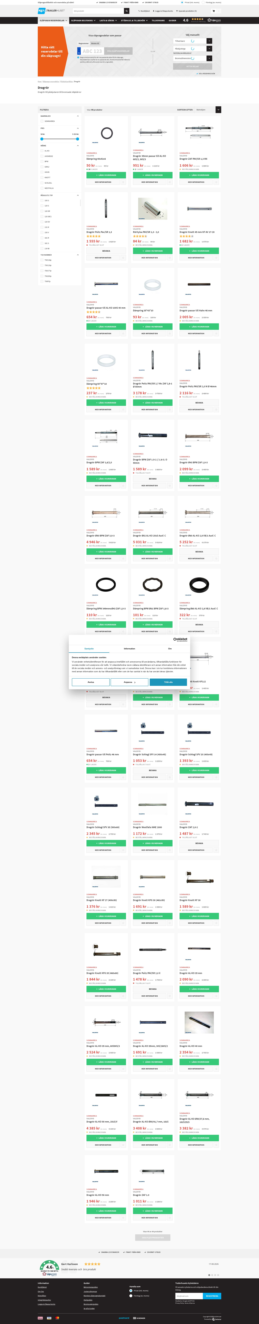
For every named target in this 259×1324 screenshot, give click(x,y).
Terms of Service (190, 1303)
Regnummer (84, 43)
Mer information (103, 182)
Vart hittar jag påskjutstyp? (182, 53)
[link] (129, 1268)
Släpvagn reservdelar (52, 20)
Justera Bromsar (90, 1291)
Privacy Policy (179, 1303)
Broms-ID (95, 43)
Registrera (212, 1296)
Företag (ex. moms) (213, 2)
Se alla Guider (89, 1308)
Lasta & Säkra (107, 20)
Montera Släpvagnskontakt (94, 1295)
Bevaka (106, 250)
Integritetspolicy (44, 1300)
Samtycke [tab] (89, 648)
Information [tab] (129, 648)
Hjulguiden (88, 1300)
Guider (172, 20)
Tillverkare (158, 20)
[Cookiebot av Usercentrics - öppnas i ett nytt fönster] (175, 640)
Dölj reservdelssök (207, 74)
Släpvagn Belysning (82, 20)
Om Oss (41, 1291)
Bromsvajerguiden (91, 1304)
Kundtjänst (145, 11)
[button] (201, 20)
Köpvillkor (42, 1295)
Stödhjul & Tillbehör (133, 20)
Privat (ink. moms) (192, 2)
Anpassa (128, 682)
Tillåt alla (168, 682)
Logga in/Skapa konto (164, 11)
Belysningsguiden (91, 1287)
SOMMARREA (50, 121)
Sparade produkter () (188, 11)
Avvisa (91, 682)
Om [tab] (170, 648)
